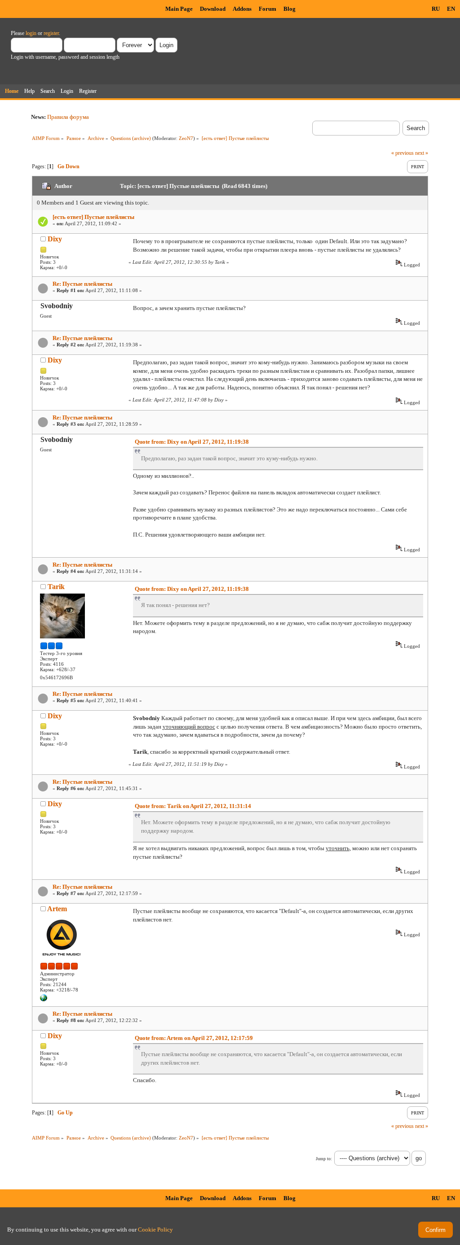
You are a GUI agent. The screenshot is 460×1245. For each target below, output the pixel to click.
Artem (57, 909)
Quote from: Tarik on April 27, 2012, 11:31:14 (193, 806)
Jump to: (324, 1158)
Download (213, 8)
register (51, 33)
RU (436, 8)
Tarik (56, 586)
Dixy (55, 239)
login (31, 33)
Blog (289, 8)
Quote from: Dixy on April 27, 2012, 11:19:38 (192, 441)
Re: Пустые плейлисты (82, 283)
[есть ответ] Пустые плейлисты (93, 217)
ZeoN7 (186, 138)
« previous (402, 153)
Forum (267, 8)
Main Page (179, 8)
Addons (242, 8)
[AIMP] (43, 999)
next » (421, 153)
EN (451, 8)
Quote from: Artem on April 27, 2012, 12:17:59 (194, 1038)
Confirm (435, 1230)
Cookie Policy (155, 1229)
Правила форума (68, 117)
